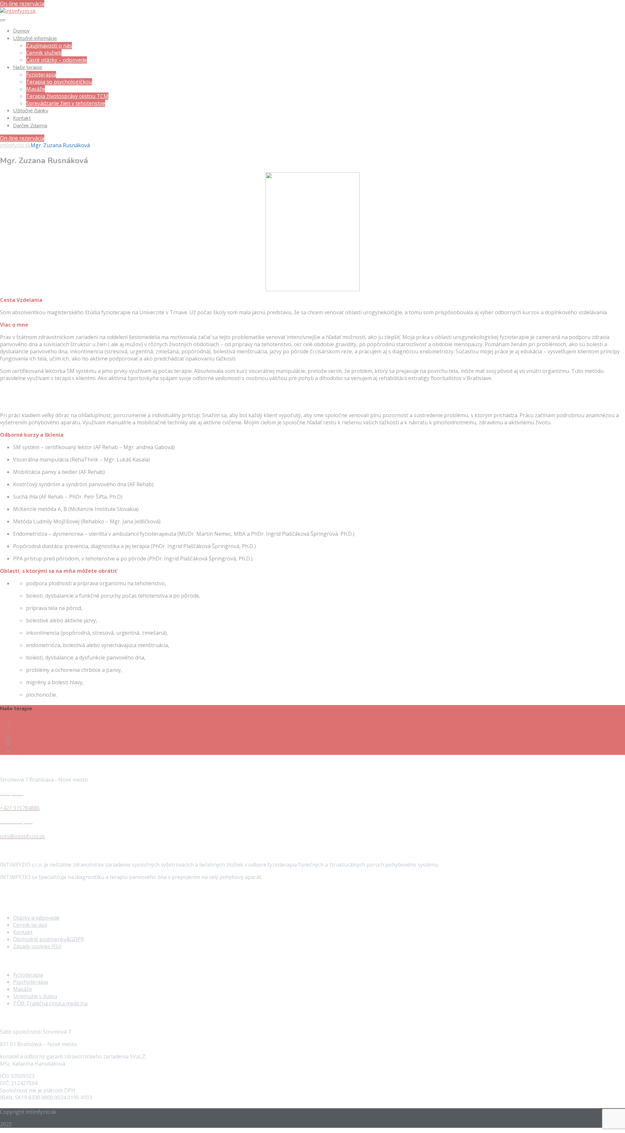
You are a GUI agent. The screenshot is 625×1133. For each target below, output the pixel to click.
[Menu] (2, 20)
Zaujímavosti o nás (49, 45)
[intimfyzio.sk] (18, 11)
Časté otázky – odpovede (56, 60)
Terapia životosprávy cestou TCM (67, 96)
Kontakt (22, 118)
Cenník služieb (44, 52)
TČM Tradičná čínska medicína (50, 751)
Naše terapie (27, 67)
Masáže (35, 88)
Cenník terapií (30, 924)
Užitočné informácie (35, 38)
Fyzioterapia (41, 74)
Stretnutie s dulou (35, 744)
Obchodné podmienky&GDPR (48, 939)
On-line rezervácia (22, 3)
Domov (21, 31)
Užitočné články (30, 110)
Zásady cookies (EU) (37, 946)
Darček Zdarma (30, 125)
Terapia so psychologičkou (59, 81)
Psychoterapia (30, 729)
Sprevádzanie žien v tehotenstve (65, 103)
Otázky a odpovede (36, 917)
